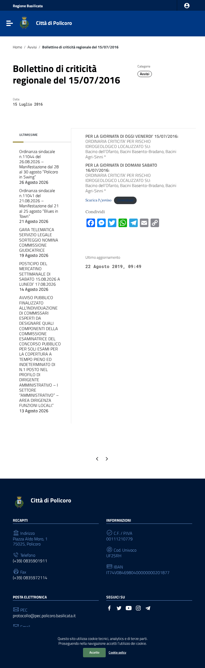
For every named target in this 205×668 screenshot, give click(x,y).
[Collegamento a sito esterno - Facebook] (109, 607)
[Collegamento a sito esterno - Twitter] (119, 607)
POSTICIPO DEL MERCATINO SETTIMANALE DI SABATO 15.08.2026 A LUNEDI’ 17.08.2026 (39, 276)
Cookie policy (117, 652)
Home (17, 47)
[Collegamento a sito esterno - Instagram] (138, 607)
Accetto (94, 652)
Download (125, 200)
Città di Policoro (54, 23)
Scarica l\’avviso (98, 200)
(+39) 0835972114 (30, 577)
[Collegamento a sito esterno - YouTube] (128, 607)
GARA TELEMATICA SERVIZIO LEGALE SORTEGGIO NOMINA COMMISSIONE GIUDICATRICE (38, 242)
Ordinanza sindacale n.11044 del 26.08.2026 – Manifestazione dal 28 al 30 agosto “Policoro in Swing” (39, 166)
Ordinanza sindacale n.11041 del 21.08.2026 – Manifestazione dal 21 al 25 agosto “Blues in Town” (39, 205)
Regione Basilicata (28, 6)
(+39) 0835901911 (30, 560)
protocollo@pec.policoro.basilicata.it (44, 615)
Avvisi (32, 47)
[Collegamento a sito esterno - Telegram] (148, 607)
